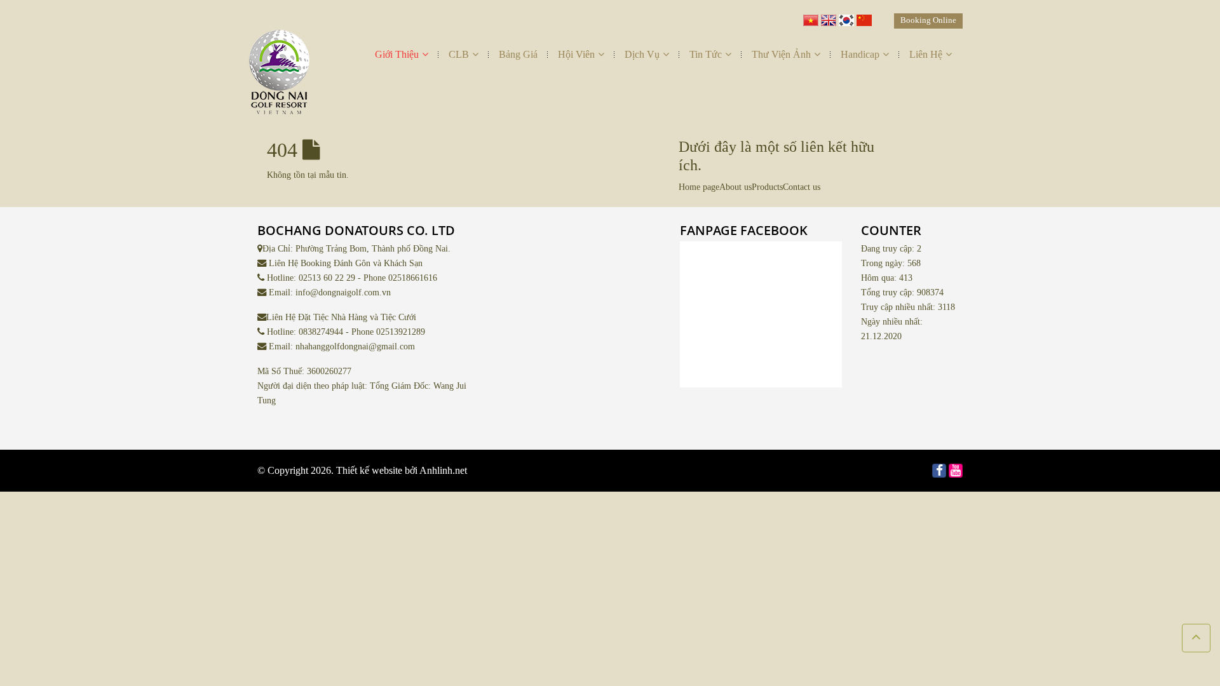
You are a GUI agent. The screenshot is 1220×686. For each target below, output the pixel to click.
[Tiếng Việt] (810, 17)
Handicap (860, 54)
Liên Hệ (925, 54)
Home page (699, 187)
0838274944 (321, 331)
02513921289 (400, 331)
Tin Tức (705, 54)
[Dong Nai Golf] (279, 75)
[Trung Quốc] (864, 17)
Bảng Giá (518, 54)
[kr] (846, 17)
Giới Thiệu (397, 54)
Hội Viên (576, 54)
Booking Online (928, 20)
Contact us (801, 187)
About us (735, 187)
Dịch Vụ (642, 54)
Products (767, 187)
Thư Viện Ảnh (781, 54)
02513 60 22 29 (327, 277)
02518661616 (412, 277)
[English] (828, 17)
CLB (459, 54)
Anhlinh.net (443, 470)
